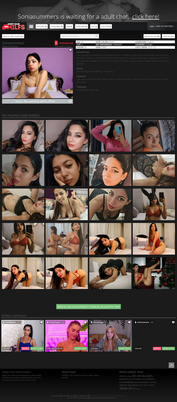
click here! (145, 16)
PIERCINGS (123, 385)
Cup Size (105, 26)
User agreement (68, 396)
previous (152, 36)
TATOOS (151, 385)
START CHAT (36, 348)
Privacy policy (56, 396)
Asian (130, 376)
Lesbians (129, 382)
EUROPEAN (150, 379)
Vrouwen (41, 26)
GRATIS (25, 348)
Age (68, 26)
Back (13, 36)
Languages (56, 26)
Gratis (138, 389)
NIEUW (59, 348)
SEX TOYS (140, 385)
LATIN (121, 382)
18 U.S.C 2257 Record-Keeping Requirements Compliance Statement (91, 398)
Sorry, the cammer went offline (35, 101)
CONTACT (65, 375)
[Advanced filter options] (31, 26)
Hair (93, 26)
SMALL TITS (140, 379)
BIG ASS (137, 376)
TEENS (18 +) (127, 388)
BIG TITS (132, 379)
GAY (145, 385)
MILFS (136, 382)
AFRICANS (123, 376)
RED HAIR (132, 385)
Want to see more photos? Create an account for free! (88, 306)
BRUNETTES (124, 379)
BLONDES (147, 376)
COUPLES (153, 382)
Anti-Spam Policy (82, 396)
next (168, 36)
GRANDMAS (144, 382)
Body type (80, 26)
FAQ (66, 377)
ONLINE (6, 348)
